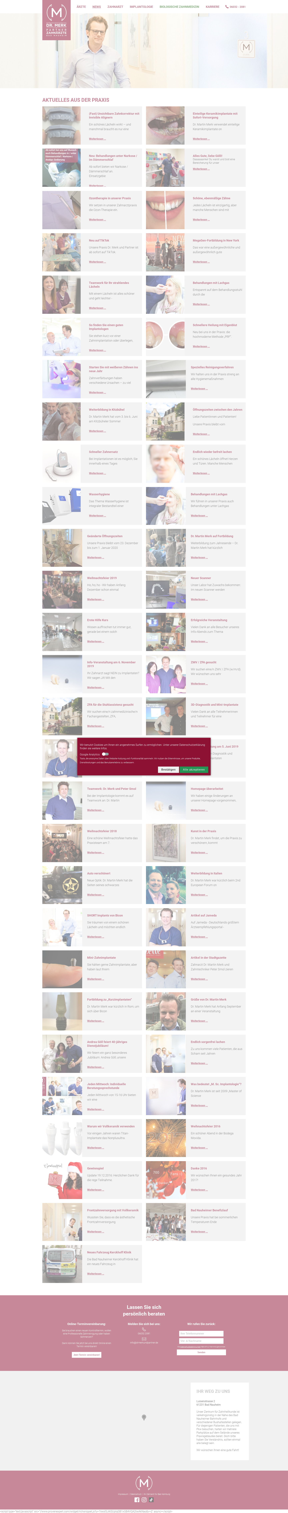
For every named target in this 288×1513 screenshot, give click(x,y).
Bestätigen (168, 769)
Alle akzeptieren (194, 769)
